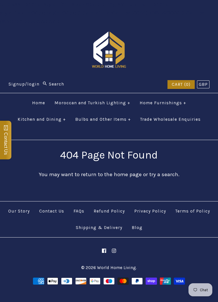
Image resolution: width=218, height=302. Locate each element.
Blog (137, 227)
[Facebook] (104, 251)
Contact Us (51, 211)
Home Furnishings (163, 102)
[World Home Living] (109, 36)
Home (38, 102)
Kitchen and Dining (42, 119)
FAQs (79, 211)
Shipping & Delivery (99, 227)
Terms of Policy (192, 211)
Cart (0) (181, 84)
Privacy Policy (150, 211)
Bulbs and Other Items (103, 119)
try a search (163, 174)
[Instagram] (114, 251)
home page (128, 174)
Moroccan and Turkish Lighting (92, 102)
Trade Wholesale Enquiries (170, 119)
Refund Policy (109, 211)
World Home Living (116, 267)
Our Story (19, 211)
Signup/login (24, 84)
